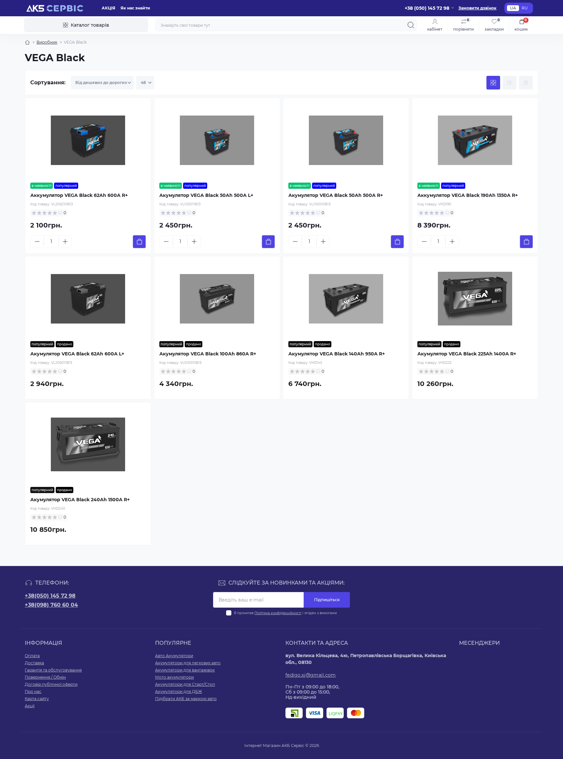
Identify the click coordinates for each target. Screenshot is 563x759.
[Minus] (37, 241)
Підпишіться (326, 599)
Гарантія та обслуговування (53, 670)
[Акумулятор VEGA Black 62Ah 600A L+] (88, 299)
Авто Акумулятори (174, 655)
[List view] (509, 83)
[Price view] (526, 83)
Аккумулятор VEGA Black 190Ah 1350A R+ (467, 195)
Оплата (32, 655)
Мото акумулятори (174, 677)
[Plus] (65, 241)
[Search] (411, 25)
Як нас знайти (135, 8)
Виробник (46, 42)
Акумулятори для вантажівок (185, 670)
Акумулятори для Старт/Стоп (185, 684)
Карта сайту (37, 698)
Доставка (34, 662)
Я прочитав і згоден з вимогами (285, 613)
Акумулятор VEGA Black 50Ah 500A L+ (206, 195)
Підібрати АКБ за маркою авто (186, 698)
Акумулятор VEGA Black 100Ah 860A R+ (207, 354)
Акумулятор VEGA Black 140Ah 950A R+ (336, 354)
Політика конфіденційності (277, 613)
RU (525, 8)
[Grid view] (493, 83)
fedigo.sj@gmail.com (310, 675)
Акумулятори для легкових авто (188, 662)
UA (513, 8)
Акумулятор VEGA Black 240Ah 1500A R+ (80, 500)
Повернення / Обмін (45, 677)
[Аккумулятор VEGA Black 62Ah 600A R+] (88, 140)
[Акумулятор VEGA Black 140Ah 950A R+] (346, 299)
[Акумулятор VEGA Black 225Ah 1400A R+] (475, 299)
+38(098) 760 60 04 (51, 605)
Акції (30, 705)
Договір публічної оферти (51, 684)
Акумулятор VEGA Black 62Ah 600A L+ (77, 354)
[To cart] (139, 241)
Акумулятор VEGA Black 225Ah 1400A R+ (466, 354)
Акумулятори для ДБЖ (178, 691)
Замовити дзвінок (477, 8)
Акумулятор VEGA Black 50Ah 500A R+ (335, 195)
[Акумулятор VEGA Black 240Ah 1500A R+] (88, 444)
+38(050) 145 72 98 (50, 596)
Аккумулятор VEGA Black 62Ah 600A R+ (79, 195)
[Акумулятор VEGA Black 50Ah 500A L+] (217, 140)
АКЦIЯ (108, 8)
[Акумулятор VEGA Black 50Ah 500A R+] (346, 140)
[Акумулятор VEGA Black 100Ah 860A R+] (217, 299)
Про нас (33, 691)
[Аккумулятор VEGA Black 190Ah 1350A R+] (475, 140)
